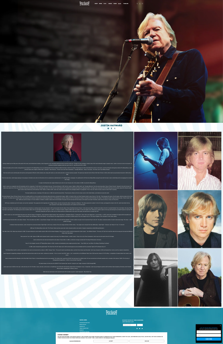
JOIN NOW (140, 324)
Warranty (82, 330)
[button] (105, 3)
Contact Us (82, 326)
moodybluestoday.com (85, 322)
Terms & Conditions (84, 328)
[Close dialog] (220, 326)
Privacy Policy (110, 337)
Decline (147, 341)
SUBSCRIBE (209, 339)
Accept (111, 341)
